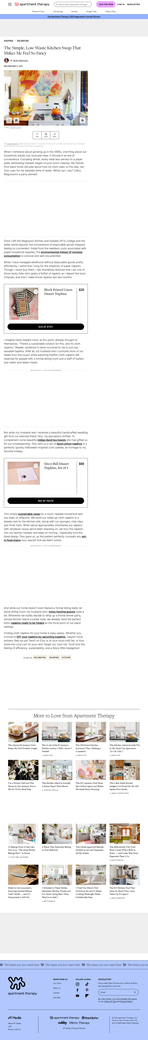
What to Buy (111, 11)
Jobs (10, 1026)
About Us (57, 988)
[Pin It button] (16, 120)
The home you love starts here (55, 964)
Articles (74, 11)
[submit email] (134, 992)
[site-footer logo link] (14, 1018)
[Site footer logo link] (29, 985)
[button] (82, 120)
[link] (23, 747)
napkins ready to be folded (27, 622)
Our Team (57, 983)
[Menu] (10, 4)
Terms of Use (110, 1001)
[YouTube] (77, 995)
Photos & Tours (38, 11)
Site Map (56, 997)
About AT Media (14, 1023)
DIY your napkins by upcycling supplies (41, 636)
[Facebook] (77, 990)
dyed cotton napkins (69, 443)
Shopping (8, 41)
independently (12, 144)
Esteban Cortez (15, 127)
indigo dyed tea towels (52, 439)
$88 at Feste (46, 500)
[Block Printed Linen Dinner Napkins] (24, 304)
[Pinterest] (87, 990)
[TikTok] (87, 984)
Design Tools (91, 11)
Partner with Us (14, 1029)
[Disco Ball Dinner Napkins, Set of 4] (24, 478)
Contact (56, 992)
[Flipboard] (87, 995)
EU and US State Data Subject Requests (125, 1021)
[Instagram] (77, 984)
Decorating (57, 11)
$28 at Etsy (46, 326)
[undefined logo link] (32, 4)
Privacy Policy (126, 1001)
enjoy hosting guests (62, 611)
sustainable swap (29, 513)
